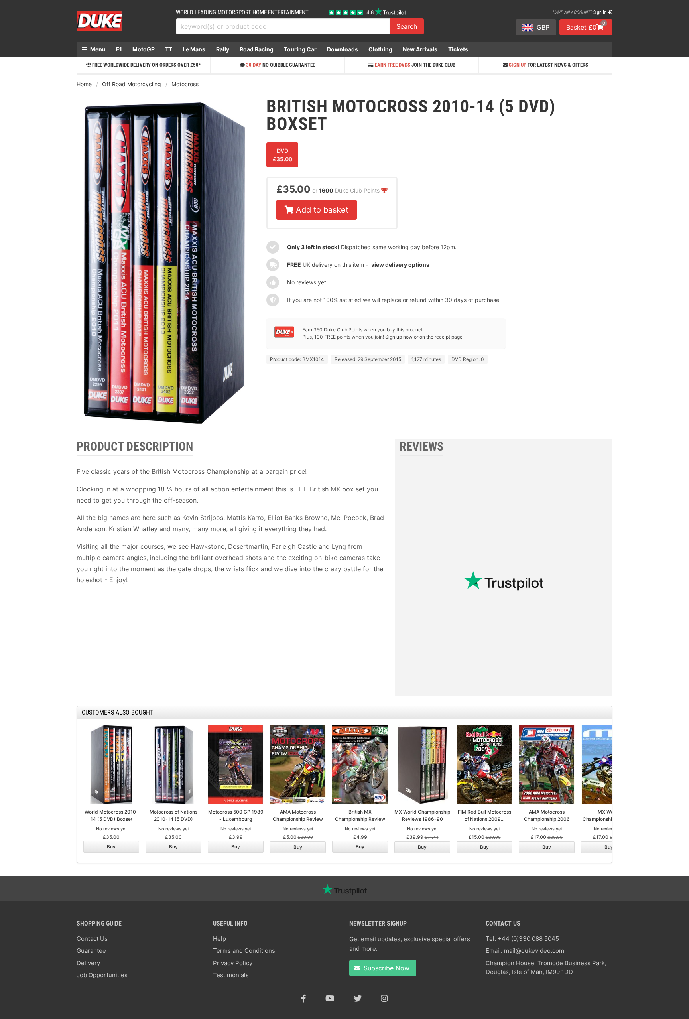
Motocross (185, 84)
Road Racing (257, 49)
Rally (222, 49)
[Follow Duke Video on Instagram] (384, 998)
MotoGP (143, 49)
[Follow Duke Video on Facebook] (303, 998)
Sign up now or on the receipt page (424, 337)
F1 (119, 49)
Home (84, 84)
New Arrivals (420, 49)
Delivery (88, 963)
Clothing (380, 49)
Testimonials (231, 975)
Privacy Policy (232, 963)
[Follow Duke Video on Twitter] (358, 998)
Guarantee (91, 950)
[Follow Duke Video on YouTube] (330, 998)
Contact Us (92, 938)
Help (219, 938)
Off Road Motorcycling (131, 84)
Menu (97, 49)
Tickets (458, 49)
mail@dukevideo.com (534, 950)
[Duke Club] (284, 336)
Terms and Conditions (244, 950)
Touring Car (300, 49)
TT (168, 49)
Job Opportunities (102, 975)
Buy (111, 846)
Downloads (342, 49)
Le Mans (194, 49)
